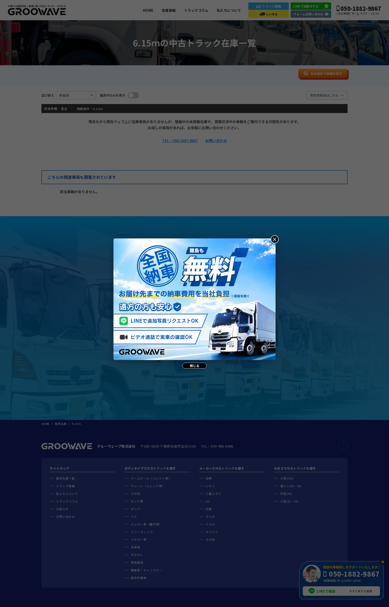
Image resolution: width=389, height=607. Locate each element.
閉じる (194, 365)
